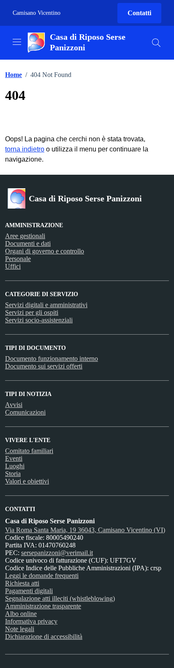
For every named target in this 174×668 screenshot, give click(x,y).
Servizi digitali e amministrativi (46, 304)
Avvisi (13, 404)
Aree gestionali (25, 235)
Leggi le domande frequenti (42, 575)
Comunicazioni (25, 412)
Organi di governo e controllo (44, 251)
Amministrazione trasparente (43, 606)
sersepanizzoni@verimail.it (57, 552)
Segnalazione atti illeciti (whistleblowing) (60, 598)
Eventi (13, 458)
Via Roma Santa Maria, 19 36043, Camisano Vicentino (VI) (85, 529)
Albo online (21, 613)
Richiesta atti (22, 583)
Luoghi (14, 466)
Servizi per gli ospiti (31, 312)
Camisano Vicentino (36, 13)
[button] (156, 43)
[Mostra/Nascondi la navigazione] (17, 42)
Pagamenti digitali (29, 590)
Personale (18, 258)
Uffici (13, 266)
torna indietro (24, 149)
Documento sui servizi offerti (43, 366)
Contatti (139, 12)
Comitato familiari (29, 450)
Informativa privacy (31, 621)
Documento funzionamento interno (51, 358)
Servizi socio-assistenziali (39, 320)
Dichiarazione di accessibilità (43, 636)
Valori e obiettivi (27, 481)
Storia (13, 473)
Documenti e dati (28, 243)
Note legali (19, 628)
